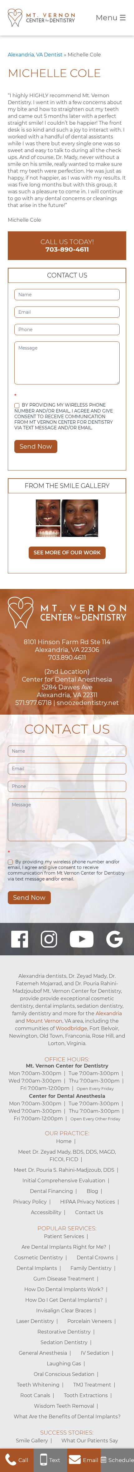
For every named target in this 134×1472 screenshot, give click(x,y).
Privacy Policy (30, 1202)
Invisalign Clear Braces (64, 1311)
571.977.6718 (33, 703)
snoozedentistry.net (88, 703)
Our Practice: (67, 1133)
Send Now (36, 446)
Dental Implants (37, 1268)
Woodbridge (71, 1028)
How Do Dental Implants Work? (63, 1289)
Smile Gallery (32, 1441)
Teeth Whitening (38, 1385)
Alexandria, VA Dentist (35, 55)
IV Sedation (95, 1353)
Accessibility (46, 1212)
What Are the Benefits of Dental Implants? (67, 1417)
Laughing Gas (64, 1364)
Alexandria (109, 1013)
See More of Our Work (67, 553)
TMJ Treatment (92, 1385)
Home (64, 1141)
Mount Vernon (44, 1021)
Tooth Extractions (86, 1395)
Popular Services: (67, 1228)
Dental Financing (51, 1191)
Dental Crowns (95, 1258)
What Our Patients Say (89, 1441)
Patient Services (64, 1236)
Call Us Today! (67, 245)
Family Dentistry (91, 1268)
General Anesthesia (43, 1353)
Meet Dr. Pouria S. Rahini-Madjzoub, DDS (64, 1170)
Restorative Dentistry (64, 1332)
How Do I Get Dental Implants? (64, 1300)
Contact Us (89, 1212)
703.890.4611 (67, 657)
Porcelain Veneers (89, 1321)
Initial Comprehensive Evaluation (63, 1181)
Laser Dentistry (35, 1321)
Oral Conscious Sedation (64, 1374)
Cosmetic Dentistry (38, 1258)
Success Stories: (66, 1433)
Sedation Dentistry (64, 1342)
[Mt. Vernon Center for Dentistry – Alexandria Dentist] (41, 18)
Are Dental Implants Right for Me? (64, 1247)
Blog (92, 1191)
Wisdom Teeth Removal (64, 1406)
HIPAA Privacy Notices (87, 1202)
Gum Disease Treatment (63, 1279)
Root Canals (35, 1395)
